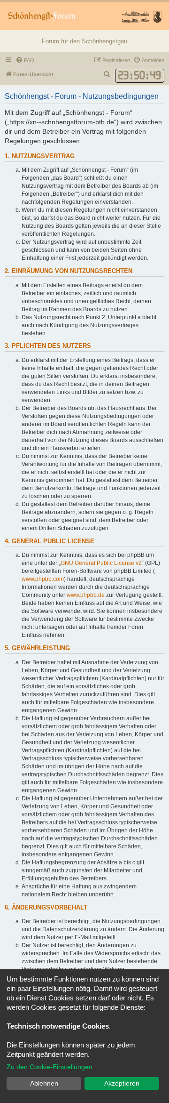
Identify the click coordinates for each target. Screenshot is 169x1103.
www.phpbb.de (86, 595)
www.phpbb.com (43, 579)
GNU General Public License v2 (101, 563)
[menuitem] (24, 60)
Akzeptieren (121, 1083)
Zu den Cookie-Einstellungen (49, 1067)
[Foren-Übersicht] (84, 16)
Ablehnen (44, 1083)
